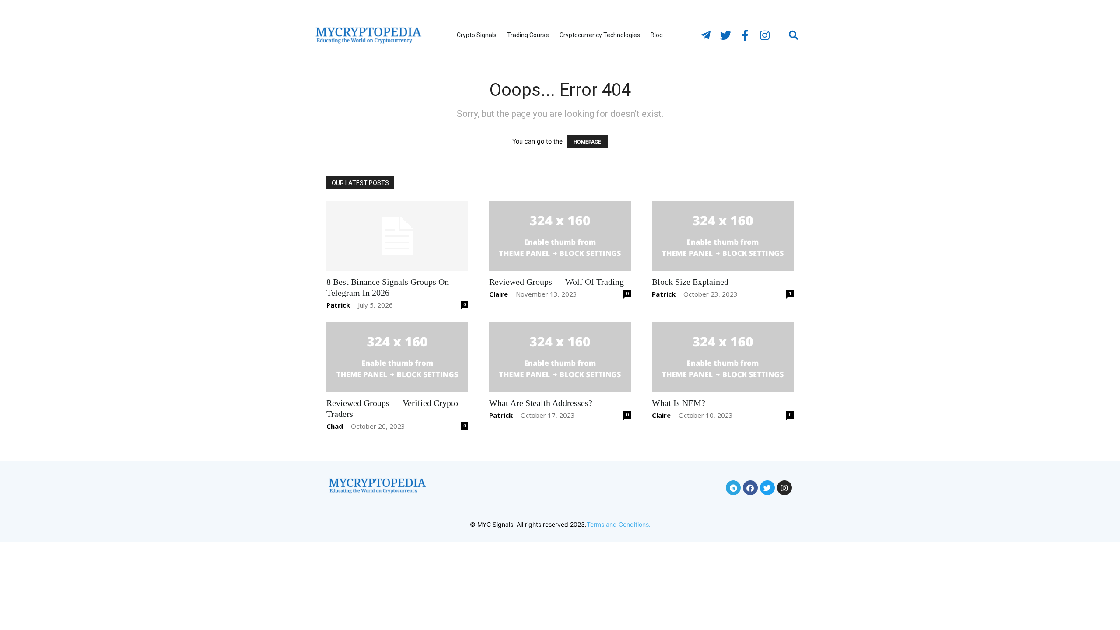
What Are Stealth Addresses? (540, 403)
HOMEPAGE (587, 142)
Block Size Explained (690, 282)
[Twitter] (725, 35)
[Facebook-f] (745, 35)
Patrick (338, 305)
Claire (498, 294)
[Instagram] (764, 35)
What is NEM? (678, 403)
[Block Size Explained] (723, 236)
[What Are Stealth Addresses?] (560, 357)
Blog (657, 35)
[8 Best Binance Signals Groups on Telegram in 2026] (397, 236)
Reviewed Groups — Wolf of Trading (556, 282)
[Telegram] (733, 487)
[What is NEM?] (723, 357)
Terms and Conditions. (619, 524)
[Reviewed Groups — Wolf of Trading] (560, 236)
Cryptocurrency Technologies (600, 35)
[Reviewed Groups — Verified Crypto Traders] (397, 357)
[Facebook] (750, 487)
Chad (334, 426)
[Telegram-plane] (705, 35)
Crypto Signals (477, 35)
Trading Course (528, 35)
